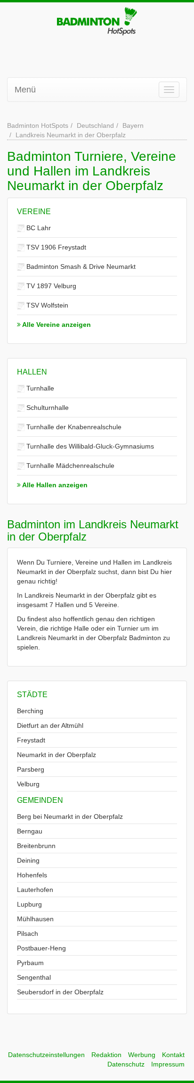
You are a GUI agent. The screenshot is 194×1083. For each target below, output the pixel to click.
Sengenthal (34, 977)
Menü (25, 89)
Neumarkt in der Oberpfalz (56, 754)
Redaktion (106, 1054)
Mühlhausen (35, 919)
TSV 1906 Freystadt (55, 247)
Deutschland (95, 125)
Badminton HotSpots (37, 125)
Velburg (28, 784)
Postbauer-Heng (41, 948)
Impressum (168, 1064)
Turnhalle (39, 388)
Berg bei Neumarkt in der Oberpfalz (70, 816)
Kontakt (173, 1054)
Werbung (141, 1054)
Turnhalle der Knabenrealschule (72, 427)
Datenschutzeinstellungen (46, 1054)
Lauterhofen (35, 889)
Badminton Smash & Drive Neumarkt (80, 266)
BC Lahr (37, 228)
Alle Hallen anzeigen (54, 485)
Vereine (34, 212)
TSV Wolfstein (46, 305)
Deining (28, 860)
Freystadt (31, 740)
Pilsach (27, 933)
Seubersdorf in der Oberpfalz (60, 992)
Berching (30, 711)
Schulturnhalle (46, 407)
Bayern (133, 125)
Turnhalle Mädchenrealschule (69, 465)
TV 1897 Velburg (50, 286)
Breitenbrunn (36, 846)
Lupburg (29, 904)
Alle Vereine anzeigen (56, 324)
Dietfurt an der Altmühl (50, 725)
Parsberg (30, 769)
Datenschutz (126, 1064)
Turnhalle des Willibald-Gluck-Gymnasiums (89, 446)
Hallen (32, 372)
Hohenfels (32, 875)
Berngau (29, 831)
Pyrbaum (30, 962)
